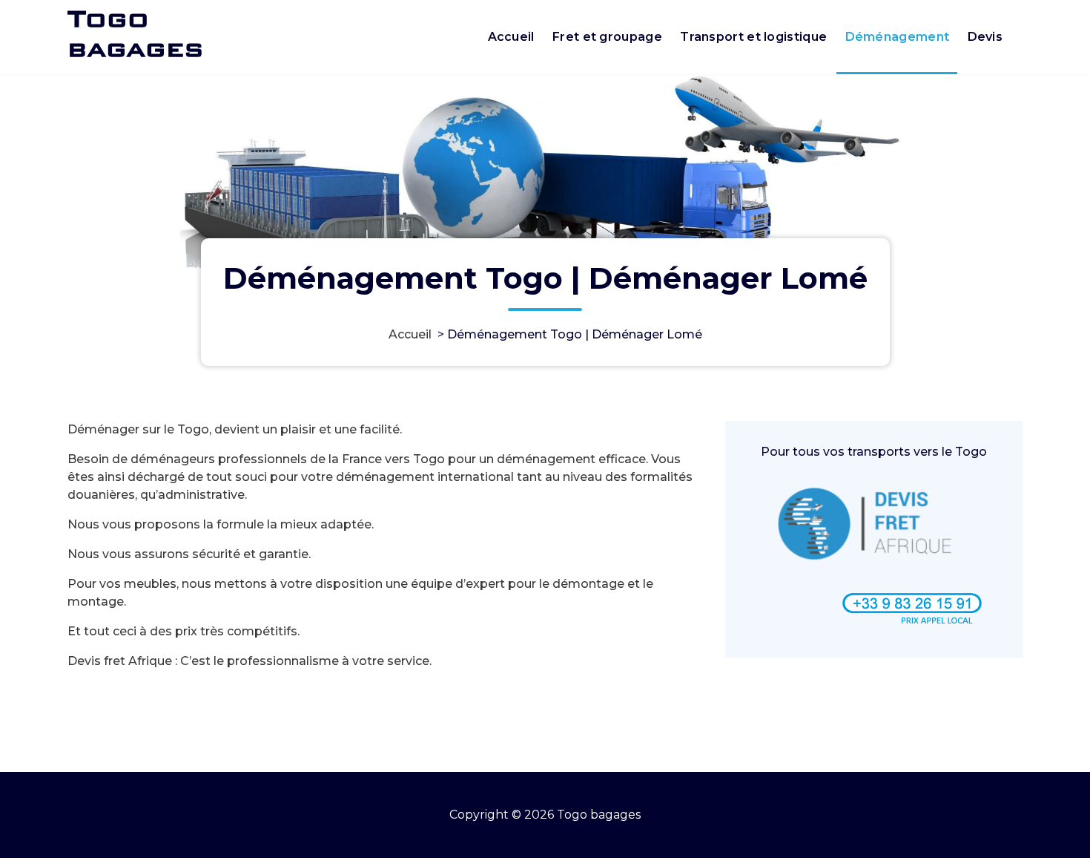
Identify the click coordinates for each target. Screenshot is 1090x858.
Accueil (511, 37)
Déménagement (897, 37)
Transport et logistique (753, 37)
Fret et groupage (607, 37)
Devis (985, 37)
